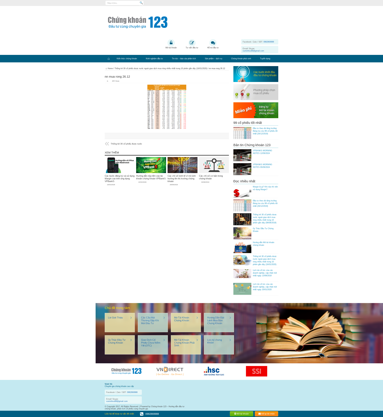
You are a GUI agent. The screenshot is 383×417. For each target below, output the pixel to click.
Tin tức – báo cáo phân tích (184, 58)
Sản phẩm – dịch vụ (213, 58)
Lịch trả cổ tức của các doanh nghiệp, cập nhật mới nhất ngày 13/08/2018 (265, 273)
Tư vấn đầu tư (192, 48)
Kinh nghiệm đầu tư (154, 58)
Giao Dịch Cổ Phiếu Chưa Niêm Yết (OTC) (150, 343)
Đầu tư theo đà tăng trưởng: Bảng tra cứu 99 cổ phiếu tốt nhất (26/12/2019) (265, 131)
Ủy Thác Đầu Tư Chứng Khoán (117, 341)
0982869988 (152, 414)
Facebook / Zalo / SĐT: (258, 42)
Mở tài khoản (171, 48)
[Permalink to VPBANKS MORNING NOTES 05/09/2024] (242, 169)
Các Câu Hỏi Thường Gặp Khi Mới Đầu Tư (150, 320)
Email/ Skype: (253, 49)
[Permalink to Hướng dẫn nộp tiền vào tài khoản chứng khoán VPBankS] (151, 165)
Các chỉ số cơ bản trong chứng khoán (211, 177)
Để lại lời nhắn (268, 414)
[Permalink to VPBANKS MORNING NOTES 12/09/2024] (242, 155)
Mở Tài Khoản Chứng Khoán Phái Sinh (184, 343)
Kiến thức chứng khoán (127, 58)
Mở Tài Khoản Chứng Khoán (181, 319)
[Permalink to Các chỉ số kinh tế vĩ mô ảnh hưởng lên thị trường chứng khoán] (182, 165)
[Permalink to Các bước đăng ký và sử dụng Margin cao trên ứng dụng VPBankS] (120, 165)
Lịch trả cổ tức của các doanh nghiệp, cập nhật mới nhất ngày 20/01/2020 (265, 287)
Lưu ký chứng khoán (214, 341)
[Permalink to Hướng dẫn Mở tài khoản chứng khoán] (242, 247)
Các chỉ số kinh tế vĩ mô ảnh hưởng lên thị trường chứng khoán (182, 178)
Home (110, 68)
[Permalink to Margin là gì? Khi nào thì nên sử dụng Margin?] (242, 191)
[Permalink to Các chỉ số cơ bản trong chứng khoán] (214, 165)
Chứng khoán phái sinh (241, 58)
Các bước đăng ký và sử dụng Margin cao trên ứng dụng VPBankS (119, 178)
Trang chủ (108, 58)
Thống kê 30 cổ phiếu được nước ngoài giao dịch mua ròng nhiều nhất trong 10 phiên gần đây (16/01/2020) (161, 68)
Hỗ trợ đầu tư (213, 48)
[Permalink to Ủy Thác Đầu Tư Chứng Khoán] (242, 233)
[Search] (141, 3)
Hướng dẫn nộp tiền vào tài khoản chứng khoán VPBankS (151, 177)
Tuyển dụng (265, 58)
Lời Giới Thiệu (115, 317)
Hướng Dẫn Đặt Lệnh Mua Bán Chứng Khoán (215, 320)
